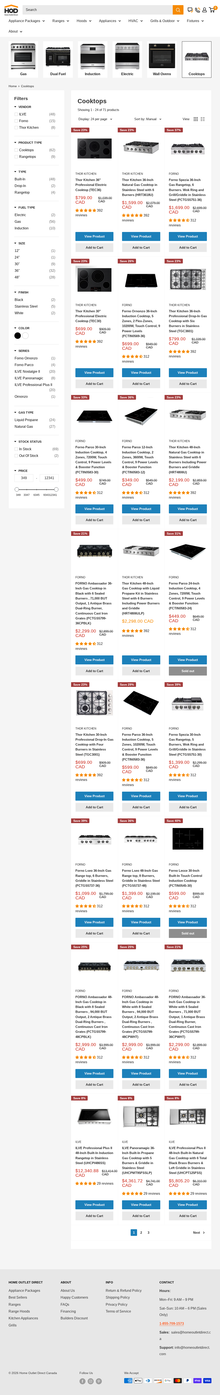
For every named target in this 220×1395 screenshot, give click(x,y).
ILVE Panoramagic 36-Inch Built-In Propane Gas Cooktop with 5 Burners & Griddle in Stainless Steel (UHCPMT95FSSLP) (138, 1160)
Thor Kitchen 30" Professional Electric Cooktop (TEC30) (91, 316)
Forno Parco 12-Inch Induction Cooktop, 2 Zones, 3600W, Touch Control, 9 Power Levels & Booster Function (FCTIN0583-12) (140, 459)
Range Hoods (19, 1311)
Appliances (107, 21)
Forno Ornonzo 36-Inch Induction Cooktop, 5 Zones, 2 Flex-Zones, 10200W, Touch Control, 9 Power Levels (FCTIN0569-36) (141, 323)
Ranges (58, 21)
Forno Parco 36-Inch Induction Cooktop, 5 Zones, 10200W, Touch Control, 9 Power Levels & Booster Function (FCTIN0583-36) (140, 747)
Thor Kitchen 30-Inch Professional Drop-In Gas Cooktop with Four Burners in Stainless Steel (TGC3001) (94, 744)
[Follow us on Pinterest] (99, 1381)
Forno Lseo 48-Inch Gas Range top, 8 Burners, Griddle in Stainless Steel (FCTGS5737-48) (141, 878)
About (13, 31)
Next (196, 1232)
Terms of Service (118, 1311)
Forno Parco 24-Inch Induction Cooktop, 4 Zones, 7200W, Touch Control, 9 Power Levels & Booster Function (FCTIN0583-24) (187, 596)
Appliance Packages (24, 21)
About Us (68, 1290)
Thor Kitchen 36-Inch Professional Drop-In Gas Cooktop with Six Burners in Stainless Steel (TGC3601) (188, 321)
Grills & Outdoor (162, 21)
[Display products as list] (203, 119)
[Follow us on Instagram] (91, 1381)
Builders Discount (74, 1318)
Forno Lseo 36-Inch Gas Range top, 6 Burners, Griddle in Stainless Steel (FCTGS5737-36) (94, 878)
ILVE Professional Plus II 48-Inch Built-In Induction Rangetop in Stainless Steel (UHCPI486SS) (94, 1155)
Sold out (188, 671)
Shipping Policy (118, 1297)
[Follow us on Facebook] (82, 1381)
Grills (13, 1325)
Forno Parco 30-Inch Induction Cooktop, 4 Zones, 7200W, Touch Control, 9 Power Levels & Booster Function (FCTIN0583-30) (93, 459)
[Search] (178, 10)
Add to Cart (94, 247)
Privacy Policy (116, 1304)
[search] (98, 10)
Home (13, 86)
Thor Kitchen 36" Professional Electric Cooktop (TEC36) (91, 185)
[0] (212, 9)
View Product (94, 236)
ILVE (78, 1142)
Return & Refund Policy (124, 1290)
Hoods (82, 21)
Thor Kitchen (85, 173)
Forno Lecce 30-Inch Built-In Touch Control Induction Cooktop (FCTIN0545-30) (185, 878)
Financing (68, 1311)
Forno (174, 173)
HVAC (133, 21)
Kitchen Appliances (23, 1318)
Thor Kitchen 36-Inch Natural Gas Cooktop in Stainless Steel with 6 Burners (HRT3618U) (139, 187)
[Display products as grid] (196, 119)
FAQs (65, 1304)
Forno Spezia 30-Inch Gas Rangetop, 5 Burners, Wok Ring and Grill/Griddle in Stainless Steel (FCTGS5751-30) (187, 744)
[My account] (204, 9)
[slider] (17, 489)
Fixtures (193, 21)
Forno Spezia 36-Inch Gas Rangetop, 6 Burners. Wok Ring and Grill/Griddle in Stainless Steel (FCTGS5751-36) (187, 190)
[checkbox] (37, 114)
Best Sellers (18, 1297)
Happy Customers (74, 1297)
